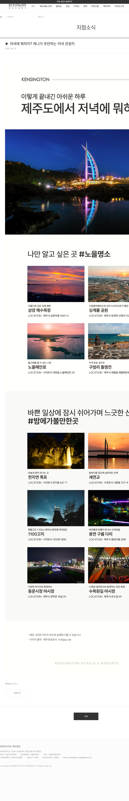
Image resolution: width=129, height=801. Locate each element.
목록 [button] (86, 716)
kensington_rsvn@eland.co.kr (80, 757)
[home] (1, 17)
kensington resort (17, 6)
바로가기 (17, 693)
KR (41, 6)
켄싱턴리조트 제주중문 (10, 746)
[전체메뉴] (124, 13)
